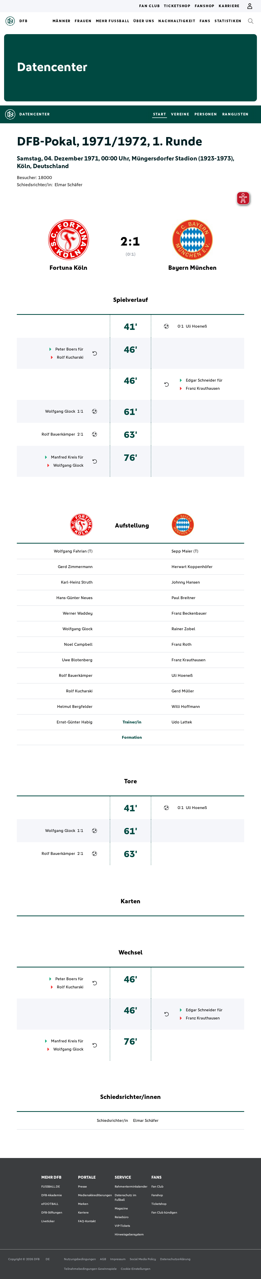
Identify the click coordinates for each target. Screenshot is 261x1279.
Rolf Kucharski (70, 357)
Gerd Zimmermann (75, 567)
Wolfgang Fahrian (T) (73, 551)
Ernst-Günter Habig (75, 722)
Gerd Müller (183, 691)
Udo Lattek (182, 722)
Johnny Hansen (186, 582)
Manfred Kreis (64, 457)
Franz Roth (181, 644)
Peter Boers (66, 349)
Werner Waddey (78, 613)
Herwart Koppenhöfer (192, 567)
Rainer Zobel (183, 629)
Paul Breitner (183, 598)
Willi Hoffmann (186, 707)
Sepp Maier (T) (185, 551)
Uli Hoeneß (196, 326)
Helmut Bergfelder (75, 707)
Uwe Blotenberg (77, 660)
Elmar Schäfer (68, 185)
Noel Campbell (78, 644)
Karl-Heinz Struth (77, 582)
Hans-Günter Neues (74, 598)
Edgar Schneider (201, 380)
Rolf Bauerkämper (58, 434)
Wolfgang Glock (60, 411)
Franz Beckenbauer (189, 613)
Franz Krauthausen (203, 388)
